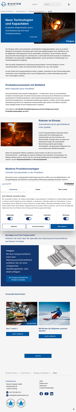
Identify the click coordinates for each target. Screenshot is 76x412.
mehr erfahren (17, 334)
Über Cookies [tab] (62, 189)
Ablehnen (14, 226)
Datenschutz (43, 383)
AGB (41, 381)
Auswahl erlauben (38, 226)
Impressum (43, 385)
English (34, 4)
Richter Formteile (6, 11)
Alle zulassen (62, 226)
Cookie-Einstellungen (46, 388)
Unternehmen (20, 11)
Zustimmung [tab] (13, 189)
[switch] (28, 218)
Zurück (38, 356)
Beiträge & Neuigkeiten (36, 11)
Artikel (50, 11)
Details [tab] (38, 189)
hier (47, 67)
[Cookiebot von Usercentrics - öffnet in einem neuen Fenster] (66, 184)
